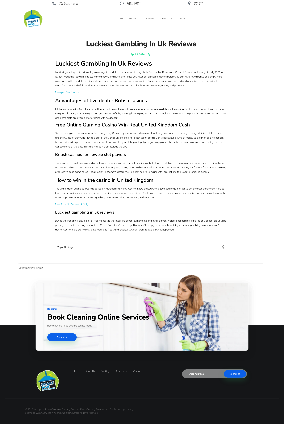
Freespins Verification (67, 92)
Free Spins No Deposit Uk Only (71, 204)
